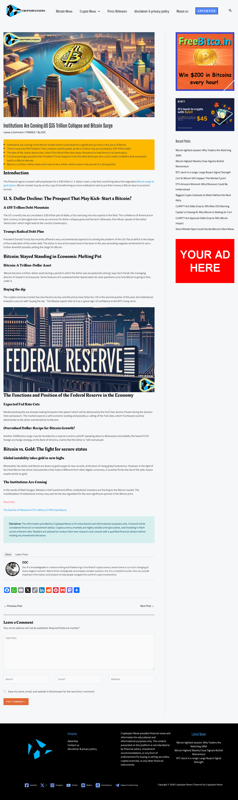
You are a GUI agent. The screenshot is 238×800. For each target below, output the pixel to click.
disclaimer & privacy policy (151, 11)
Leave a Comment (13, 132)
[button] (206, 10)
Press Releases (117, 11)
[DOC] (13, 568)
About (8, 554)
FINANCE (31, 132)
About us (182, 11)
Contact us (73, 745)
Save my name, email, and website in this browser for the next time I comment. (51, 691)
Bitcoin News (64, 11)
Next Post (147, 605)
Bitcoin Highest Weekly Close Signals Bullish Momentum (199, 752)
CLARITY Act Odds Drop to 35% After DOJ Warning (202, 206)
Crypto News (88, 11)
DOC (25, 562)
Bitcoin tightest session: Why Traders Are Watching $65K (198, 744)
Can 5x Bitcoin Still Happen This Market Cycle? (201, 178)
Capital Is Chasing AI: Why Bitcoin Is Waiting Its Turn (204, 212)
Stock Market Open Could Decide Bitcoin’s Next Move (205, 229)
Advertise (73, 741)
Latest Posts (21, 554)
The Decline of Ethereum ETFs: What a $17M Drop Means (35, 509)
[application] (98, 11)
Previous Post (13, 605)
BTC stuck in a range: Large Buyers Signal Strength (203, 172)
